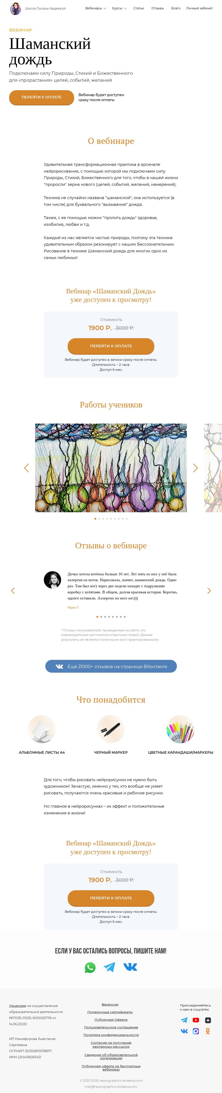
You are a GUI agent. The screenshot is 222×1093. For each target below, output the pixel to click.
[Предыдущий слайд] (26, 467)
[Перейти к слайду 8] (123, 519)
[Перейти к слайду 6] (115, 519)
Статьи (138, 8)
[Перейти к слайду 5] (111, 519)
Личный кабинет (199, 8)
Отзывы (158, 8)
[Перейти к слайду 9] (126, 519)
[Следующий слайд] (195, 467)
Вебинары (93, 8)
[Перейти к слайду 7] (119, 519)
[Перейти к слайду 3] (103, 519)
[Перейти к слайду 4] (107, 519)
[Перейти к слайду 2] (99, 519)
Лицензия (17, 1006)
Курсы (117, 8)
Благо (176, 8)
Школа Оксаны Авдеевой (45, 8)
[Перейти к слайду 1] (95, 519)
